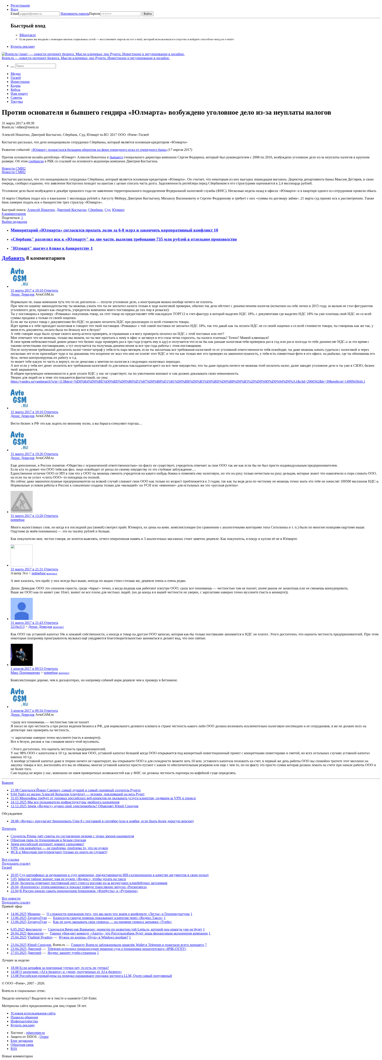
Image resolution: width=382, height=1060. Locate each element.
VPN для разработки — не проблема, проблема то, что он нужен (59, 848)
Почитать (9, 828)
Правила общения (24, 1017)
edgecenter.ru (35, 1033)
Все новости (11, 898)
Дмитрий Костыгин (71, 210)
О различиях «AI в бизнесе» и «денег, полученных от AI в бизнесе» (66, 972)
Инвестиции (20, 82)
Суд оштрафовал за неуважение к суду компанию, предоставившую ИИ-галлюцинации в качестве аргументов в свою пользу (114, 875)
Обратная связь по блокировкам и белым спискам (48, 840)
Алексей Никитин (41, 210)
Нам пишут (19, 93)
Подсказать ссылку (16, 863)
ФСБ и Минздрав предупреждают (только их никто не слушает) (59, 852)
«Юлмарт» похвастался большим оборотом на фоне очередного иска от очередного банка (99, 150)
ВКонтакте (27, 35)
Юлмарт (118, 210)
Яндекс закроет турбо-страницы (72, 953)
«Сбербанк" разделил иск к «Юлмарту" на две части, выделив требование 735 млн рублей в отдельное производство (124, 239)
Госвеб (16, 78)
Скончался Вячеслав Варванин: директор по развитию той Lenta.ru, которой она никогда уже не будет (125, 929)
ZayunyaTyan (37, 918)
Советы (16, 97)
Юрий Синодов (39, 945)
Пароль (80, 13)
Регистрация (20, 5)
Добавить (13, 258)
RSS (14, 1049)
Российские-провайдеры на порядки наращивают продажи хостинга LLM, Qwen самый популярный (91, 976)
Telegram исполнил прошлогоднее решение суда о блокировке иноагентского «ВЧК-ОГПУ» (117, 949)
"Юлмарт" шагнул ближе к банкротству (51, 248)
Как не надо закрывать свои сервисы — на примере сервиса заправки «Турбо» (112, 922)
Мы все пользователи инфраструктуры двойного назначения (65, 802)
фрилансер (34, 929)
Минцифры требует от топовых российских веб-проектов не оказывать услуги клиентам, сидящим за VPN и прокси (103, 798)
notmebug (18, 520)
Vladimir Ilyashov (40, 937)
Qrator (44, 1037)
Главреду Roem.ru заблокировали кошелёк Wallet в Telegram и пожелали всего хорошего (137, 945)
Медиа (16, 74)
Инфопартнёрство (24, 1021)
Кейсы (15, 89)
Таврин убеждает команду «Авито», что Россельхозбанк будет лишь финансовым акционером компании (129, 933)
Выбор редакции (14, 222)
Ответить (51, 290)
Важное (7, 783)
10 (216, 230)
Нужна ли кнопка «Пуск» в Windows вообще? (93, 937)
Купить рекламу (23, 46)
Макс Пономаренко (25, 672)
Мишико (33, 914)
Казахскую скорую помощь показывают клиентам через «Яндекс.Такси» (108, 918)
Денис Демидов (22, 294)
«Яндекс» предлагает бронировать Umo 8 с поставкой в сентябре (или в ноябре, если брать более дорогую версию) (102, 821)
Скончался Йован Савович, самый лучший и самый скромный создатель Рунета (76, 790)
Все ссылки (10, 859)
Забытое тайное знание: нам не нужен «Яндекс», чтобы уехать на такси (72, 879)
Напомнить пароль (75, 13)
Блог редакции (22, 1041)
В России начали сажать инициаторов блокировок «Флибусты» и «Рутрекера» (78, 891)
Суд (107, 210)
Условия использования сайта (33, 1013)
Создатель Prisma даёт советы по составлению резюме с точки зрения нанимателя (72, 836)
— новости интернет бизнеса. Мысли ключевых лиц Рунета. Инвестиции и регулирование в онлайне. (86, 58)
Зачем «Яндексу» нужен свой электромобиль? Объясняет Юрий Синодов (74, 806)
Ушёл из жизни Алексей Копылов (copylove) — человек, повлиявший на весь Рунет (78, 794)
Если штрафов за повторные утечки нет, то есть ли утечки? (60, 968)
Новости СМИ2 (14, 168)
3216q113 (18, 627)
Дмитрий (34, 949)
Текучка (17, 101)
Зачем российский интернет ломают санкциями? (47, 844)
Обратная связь (22, 1045)
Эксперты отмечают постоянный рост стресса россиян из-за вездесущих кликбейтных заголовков (93, 883)
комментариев (14, 214)
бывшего (116, 157)
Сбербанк (95, 210)
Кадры (16, 85)
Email (15, 13)
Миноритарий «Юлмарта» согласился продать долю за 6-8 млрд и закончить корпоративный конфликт (112, 230)
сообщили (36, 161)
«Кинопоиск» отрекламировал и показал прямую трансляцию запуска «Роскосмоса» (83, 887)
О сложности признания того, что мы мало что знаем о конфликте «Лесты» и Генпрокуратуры (118, 914)
